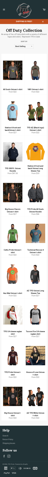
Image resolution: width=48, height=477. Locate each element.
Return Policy (8, 439)
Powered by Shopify (21, 464)
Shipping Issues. (9, 443)
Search (5, 436)
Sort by (24, 41)
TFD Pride (11, 464)
